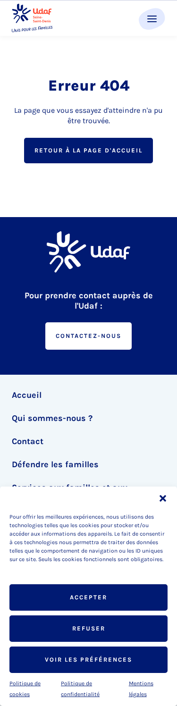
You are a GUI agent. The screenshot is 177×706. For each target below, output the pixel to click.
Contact (27, 441)
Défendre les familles (55, 464)
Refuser (88, 628)
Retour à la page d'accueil (88, 150)
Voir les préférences (88, 659)
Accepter (88, 597)
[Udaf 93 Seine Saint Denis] (32, 18)
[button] (163, 498)
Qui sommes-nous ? (52, 418)
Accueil (27, 395)
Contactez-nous (88, 335)
